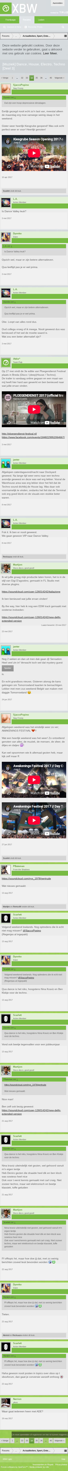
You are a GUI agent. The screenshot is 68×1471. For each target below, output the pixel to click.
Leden (41, 20)
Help (63, 1459)
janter (16, 460)
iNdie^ (16, 359)
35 (37, 78)
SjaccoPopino (21, 85)
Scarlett (6, 191)
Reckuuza (7, 557)
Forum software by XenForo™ (14, 1467)
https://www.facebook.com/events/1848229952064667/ (33, 437)
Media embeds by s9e (39, 1467)
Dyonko (17, 233)
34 (32, 78)
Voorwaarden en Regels (42, 1464)
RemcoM (17, 907)
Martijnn (17, 565)
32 (22, 78)
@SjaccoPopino (32, 930)
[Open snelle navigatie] (65, 36)
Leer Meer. (50, 53)
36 (41, 78)
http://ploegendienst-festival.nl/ (19, 433)
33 (27, 78)
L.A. (15, 199)
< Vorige (4, 78)
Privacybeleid (61, 1464)
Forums (27, 20)
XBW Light (7, 1459)
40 (51, 78)
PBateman (18, 866)
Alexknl (6, 1335)
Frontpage (10, 20)
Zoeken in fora (14, 27)
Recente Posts (35, 27)
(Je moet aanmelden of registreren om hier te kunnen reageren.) (40, 1435)
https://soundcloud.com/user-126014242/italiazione (31, 591)
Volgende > (59, 78)
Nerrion (17, 1399)
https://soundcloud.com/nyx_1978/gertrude (26, 878)
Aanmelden (58, 3)
